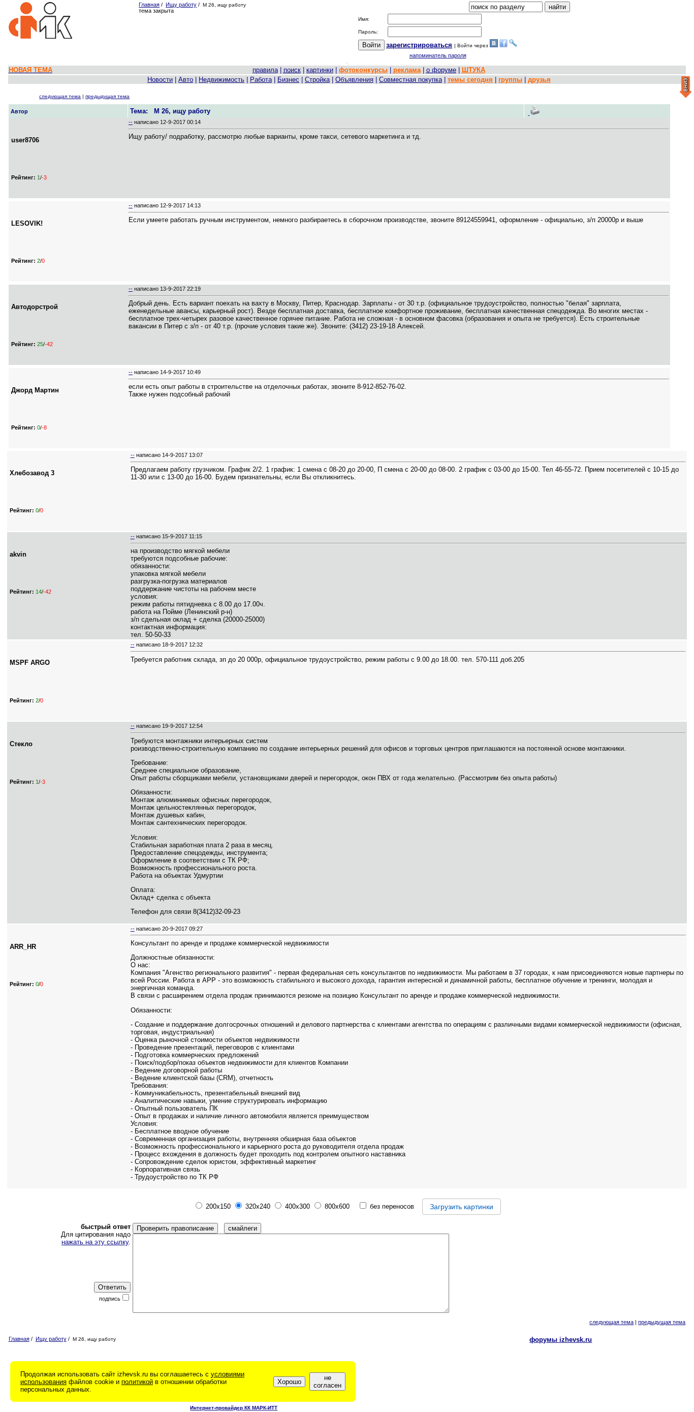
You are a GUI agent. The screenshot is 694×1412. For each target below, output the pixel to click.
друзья (539, 79)
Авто (185, 79)
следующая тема (60, 96)
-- (131, 122)
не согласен (327, 1381)
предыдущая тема (107, 96)
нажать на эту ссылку (95, 1242)
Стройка (317, 79)
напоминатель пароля (437, 55)
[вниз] (685, 87)
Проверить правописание (175, 1228)
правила (265, 70)
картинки (319, 70)
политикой (137, 1382)
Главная (149, 5)
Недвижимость (221, 79)
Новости (160, 79)
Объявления (354, 79)
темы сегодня (470, 79)
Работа (261, 79)
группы (510, 79)
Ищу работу (181, 5)
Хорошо (289, 1382)
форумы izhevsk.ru (560, 1339)
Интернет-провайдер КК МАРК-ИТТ (233, 1407)
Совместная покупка (410, 79)
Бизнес (288, 79)
